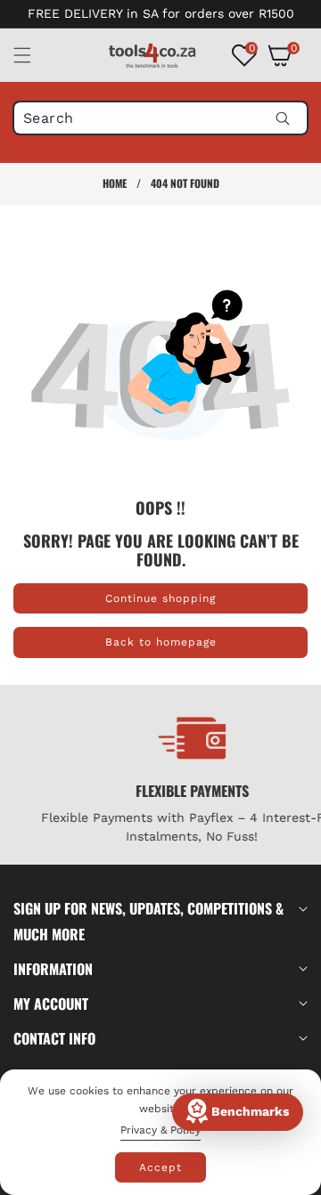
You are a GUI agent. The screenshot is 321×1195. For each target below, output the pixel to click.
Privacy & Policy (160, 1130)
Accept (160, 1167)
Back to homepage (161, 642)
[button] (33, 55)
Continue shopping (160, 598)
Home (115, 183)
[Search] (282, 118)
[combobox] (160, 118)
